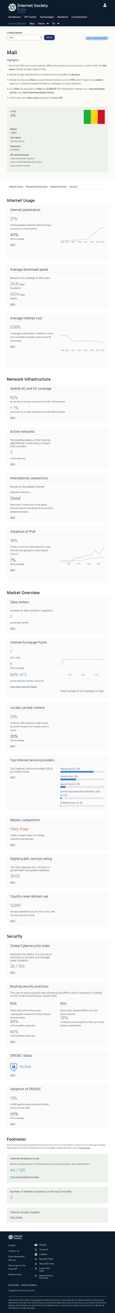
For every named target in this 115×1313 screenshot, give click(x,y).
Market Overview (58, 186)
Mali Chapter (16, 1217)
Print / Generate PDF (97, 38)
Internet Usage (16, 186)
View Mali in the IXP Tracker (23, 687)
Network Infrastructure (36, 186)
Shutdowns (14, 17)
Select (49, 37)
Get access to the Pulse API (16, 1267)
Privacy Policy (13, 1285)
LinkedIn (43, 1254)
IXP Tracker (30, 17)
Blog (32, 24)
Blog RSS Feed (46, 1259)
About (41, 24)
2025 (12, 346)
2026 (12, 304)
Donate (11, 1245)
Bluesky (42, 1245)
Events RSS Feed (44, 1269)
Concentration (79, 17)
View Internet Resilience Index (24, 1177)
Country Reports (17, 24)
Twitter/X (43, 1250)
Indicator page (84, 1148)
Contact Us (13, 1251)
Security (73, 186)
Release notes (15, 1274)
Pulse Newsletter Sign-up (16, 1258)
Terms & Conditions (29, 1285)
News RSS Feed (46, 1264)
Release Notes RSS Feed (46, 1277)
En (53, 24)
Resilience (63, 17)
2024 (12, 245)
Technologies (47, 17)
